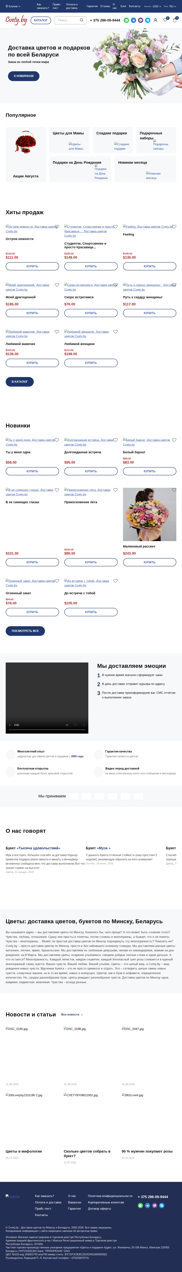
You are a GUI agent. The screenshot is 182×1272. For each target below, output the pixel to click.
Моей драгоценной (21, 297)
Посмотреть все (25, 630)
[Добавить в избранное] (57, 227)
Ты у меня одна (18, 452)
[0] (165, 20)
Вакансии (74, 1202)
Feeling (128, 234)
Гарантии (92, 6)
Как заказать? (44, 1196)
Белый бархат (134, 452)
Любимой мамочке (20, 344)
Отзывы (105, 6)
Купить (32, 266)
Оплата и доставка (48, 1202)
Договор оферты (99, 1208)
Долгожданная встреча (82, 452)
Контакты (134, 6)
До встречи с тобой (79, 593)
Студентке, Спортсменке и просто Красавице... (85, 245)
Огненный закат (18, 593)
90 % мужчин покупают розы (147, 1151)
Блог (123, 6)
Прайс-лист (43, 1208)
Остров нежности (20, 239)
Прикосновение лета (80, 502)
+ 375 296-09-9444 (105, 20)
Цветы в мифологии (24, 1151)
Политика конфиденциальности (110, 1196)
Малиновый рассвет (139, 546)
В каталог (20, 381)
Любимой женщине (79, 344)
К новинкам (23, 76)
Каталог (41, 20)
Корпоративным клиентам (106, 1202)
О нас (72, 1196)
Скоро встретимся (79, 297)
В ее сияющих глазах (22, 502)
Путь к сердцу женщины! (142, 297)
